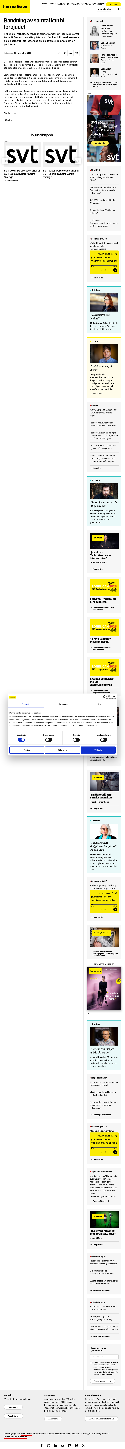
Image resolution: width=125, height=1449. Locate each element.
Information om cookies (15, 1436)
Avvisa (27, 750)
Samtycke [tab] (26, 704)
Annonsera (61, 4)
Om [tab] (99, 704)
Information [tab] (62, 704)
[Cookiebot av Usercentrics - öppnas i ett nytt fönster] (105, 697)
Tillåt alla (98, 750)
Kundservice (86, 4)
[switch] (48, 740)
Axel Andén (26, 1433)
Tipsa (69, 4)
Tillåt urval (62, 750)
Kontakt (76, 4)
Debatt (53, 3)
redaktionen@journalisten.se (103, 1196)
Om (94, 4)
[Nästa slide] (78, 161)
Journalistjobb (104, 9)
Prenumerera (113, 4)
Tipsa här (107, 1190)
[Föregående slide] (5, 161)
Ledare (44, 3)
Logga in (100, 4)
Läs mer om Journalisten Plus (101, 1419)
